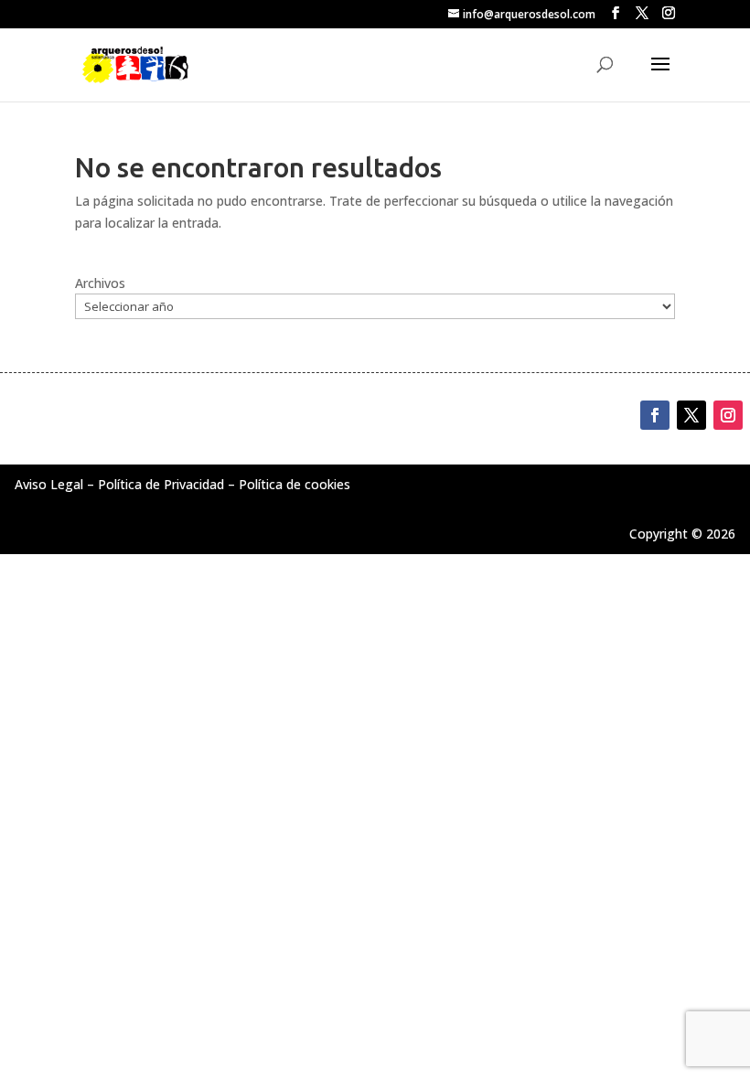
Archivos (100, 283)
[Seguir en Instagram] (728, 415)
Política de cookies (294, 484)
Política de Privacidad (161, 484)
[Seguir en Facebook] (655, 415)
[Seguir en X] (691, 415)
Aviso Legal (49, 484)
